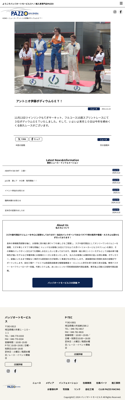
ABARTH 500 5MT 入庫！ (16, 170)
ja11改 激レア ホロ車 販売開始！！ (21, 180)
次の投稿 (104, 145)
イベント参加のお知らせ (15, 190)
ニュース (12, 18)
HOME (4, 18)
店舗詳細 (18, 364)
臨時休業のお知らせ (13, 200)
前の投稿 (21, 145)
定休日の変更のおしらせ (15, 210)
